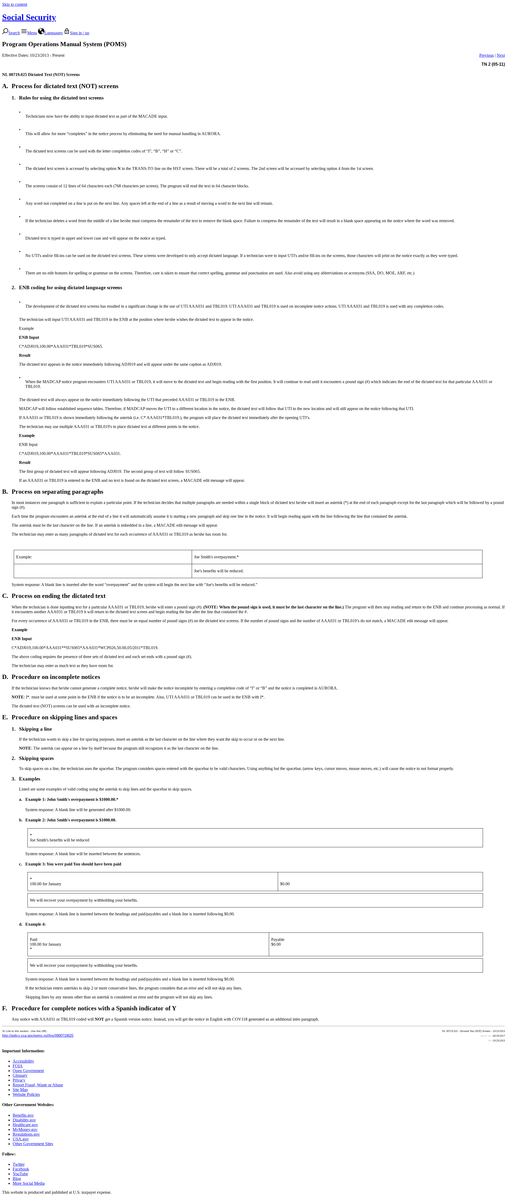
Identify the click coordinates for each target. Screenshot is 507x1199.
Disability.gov (24, 1120)
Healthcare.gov (25, 1124)
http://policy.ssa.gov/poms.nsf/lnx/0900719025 (37, 1036)
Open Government (28, 1070)
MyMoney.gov (25, 1129)
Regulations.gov (26, 1134)
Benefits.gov (23, 1115)
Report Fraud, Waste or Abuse (38, 1085)
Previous (486, 55)
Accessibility (23, 1061)
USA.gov (21, 1139)
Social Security (29, 17)
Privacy (19, 1080)
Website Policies (26, 1094)
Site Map (20, 1089)
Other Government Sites (33, 1143)
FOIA (18, 1066)
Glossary (20, 1075)
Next (501, 55)
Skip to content (14, 4)
